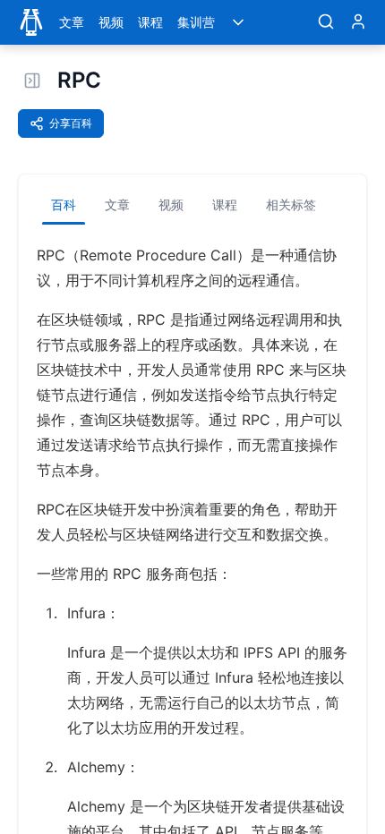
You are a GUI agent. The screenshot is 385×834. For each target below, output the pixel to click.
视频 (111, 22)
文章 (71, 22)
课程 (150, 22)
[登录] (358, 22)
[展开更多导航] (238, 22)
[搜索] (326, 22)
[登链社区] (31, 22)
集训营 (196, 22)
